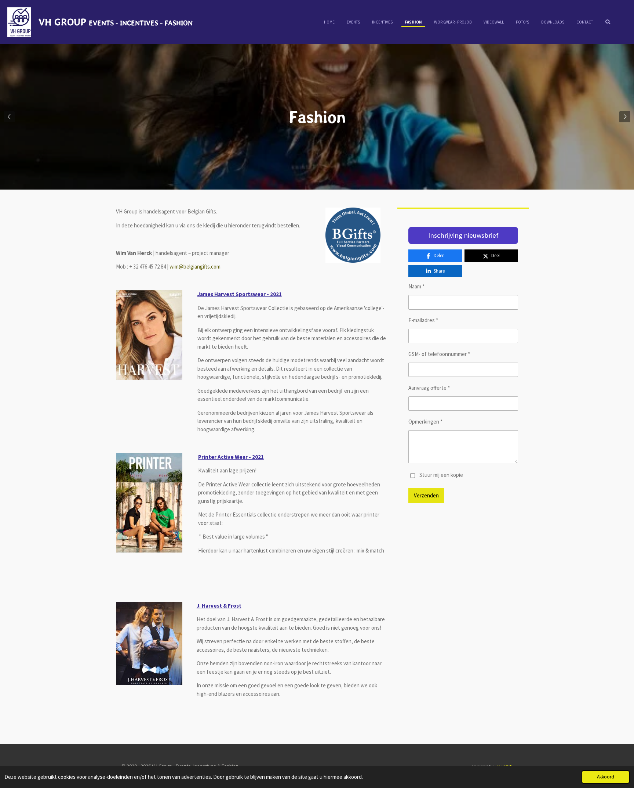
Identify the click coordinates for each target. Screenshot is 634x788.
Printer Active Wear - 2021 (231, 456)
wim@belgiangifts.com (195, 266)
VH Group (116, 21)
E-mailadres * (423, 320)
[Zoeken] (608, 21)
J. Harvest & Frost (219, 605)
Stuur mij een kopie (441, 475)
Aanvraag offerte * (429, 387)
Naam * (416, 286)
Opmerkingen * (425, 421)
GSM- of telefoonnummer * (439, 353)
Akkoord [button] (605, 777)
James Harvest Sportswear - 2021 (239, 294)
